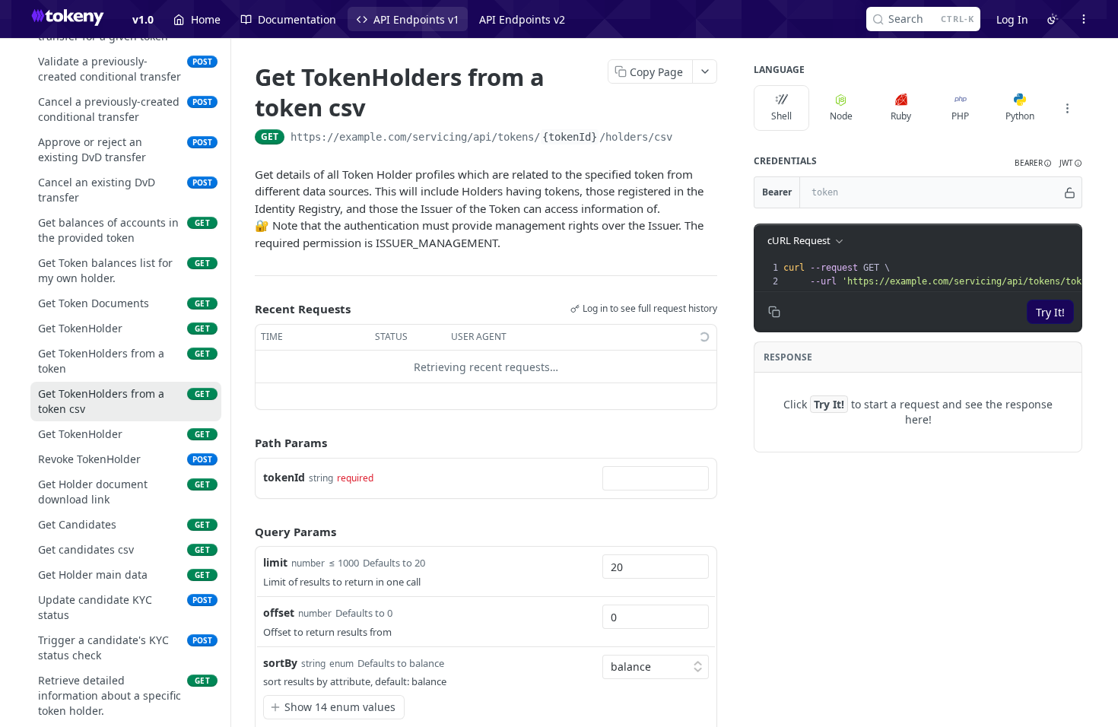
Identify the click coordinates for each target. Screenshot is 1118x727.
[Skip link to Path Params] (244, 443)
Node (841, 116)
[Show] (1070, 192)
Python (1019, 116)
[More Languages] (1067, 108)
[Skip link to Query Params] (244, 531)
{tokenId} (569, 137)
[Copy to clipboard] (687, 138)
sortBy (280, 663)
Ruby (901, 116)
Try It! (1050, 312)
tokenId (284, 477)
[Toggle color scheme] (1052, 19)
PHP (960, 116)
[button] (1033, 163)
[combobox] (655, 478)
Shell (781, 116)
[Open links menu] (1084, 19)
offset (278, 612)
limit (275, 562)
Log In (1012, 19)
